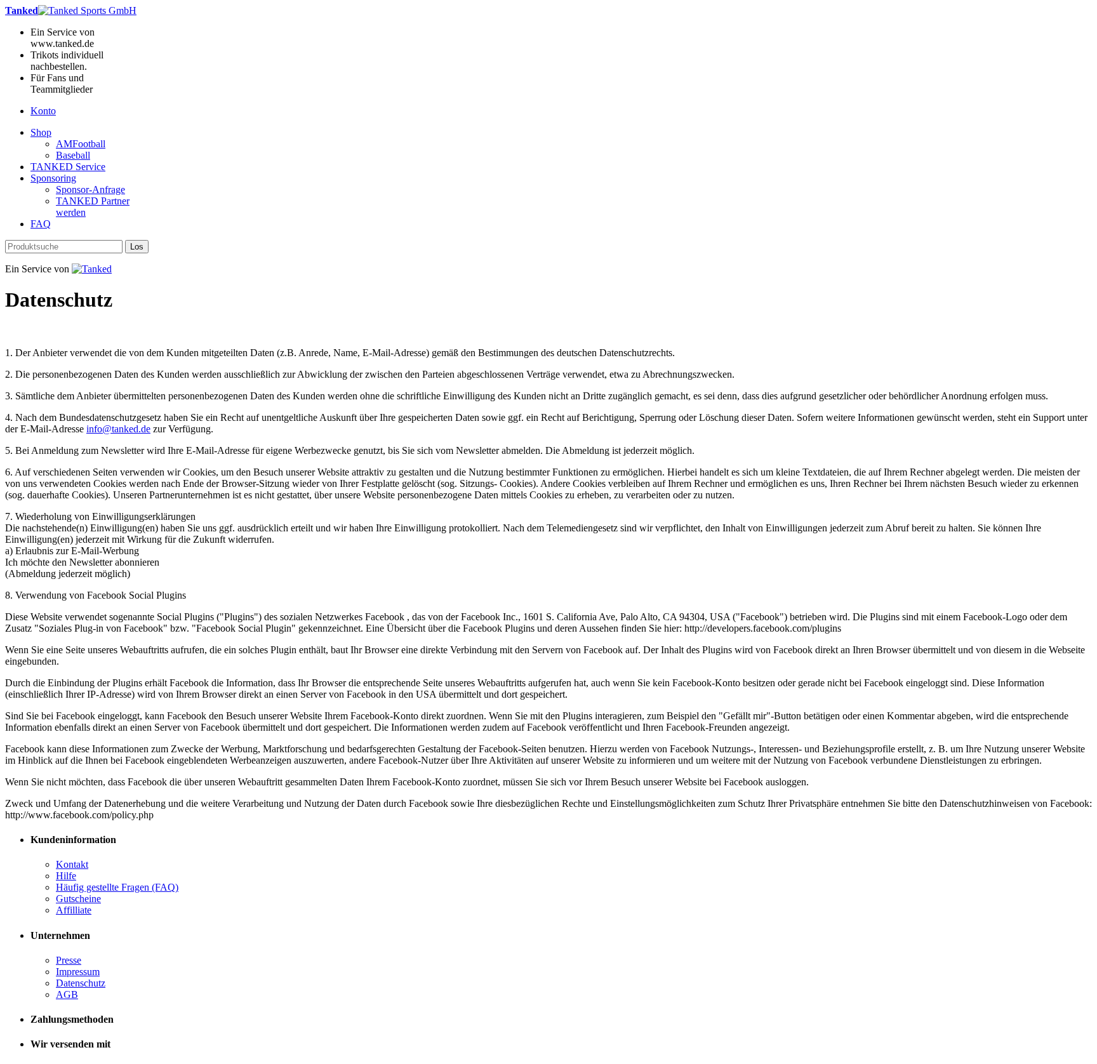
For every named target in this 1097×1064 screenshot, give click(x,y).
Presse (68, 960)
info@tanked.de (118, 428)
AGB (67, 994)
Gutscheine (78, 898)
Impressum (78, 971)
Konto (43, 110)
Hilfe (66, 875)
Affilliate (73, 910)
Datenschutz (80, 983)
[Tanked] (92, 268)
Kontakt (72, 864)
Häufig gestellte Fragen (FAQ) (117, 887)
